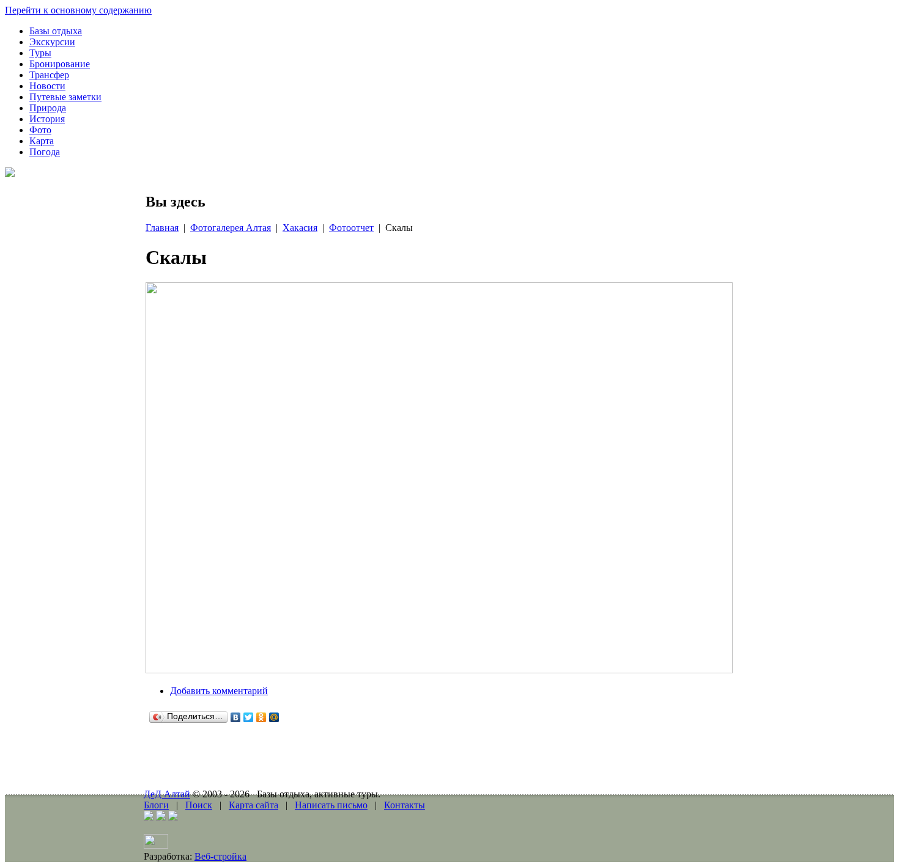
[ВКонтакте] (235, 717)
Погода (44, 152)
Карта (41, 141)
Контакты (404, 805)
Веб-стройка (220, 856)
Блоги (156, 805)
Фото (40, 130)
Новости (47, 86)
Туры (40, 53)
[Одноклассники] (261, 717)
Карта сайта (253, 805)
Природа (47, 108)
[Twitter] (248, 717)
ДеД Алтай (167, 794)
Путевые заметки (65, 97)
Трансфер (49, 75)
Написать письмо (331, 805)
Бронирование (59, 64)
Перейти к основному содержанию (78, 10)
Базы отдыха (55, 31)
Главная (162, 227)
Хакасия (300, 227)
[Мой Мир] (274, 717)
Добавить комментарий (219, 691)
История (47, 119)
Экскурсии (52, 42)
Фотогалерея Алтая (230, 227)
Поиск (198, 805)
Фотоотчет (351, 227)
